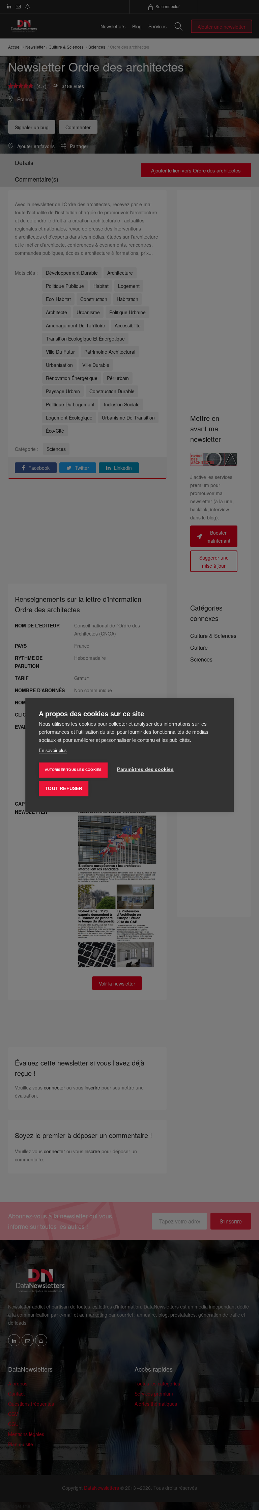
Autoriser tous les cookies (73, 770)
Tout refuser (63, 788)
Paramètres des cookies (145, 769)
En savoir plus (53, 750)
